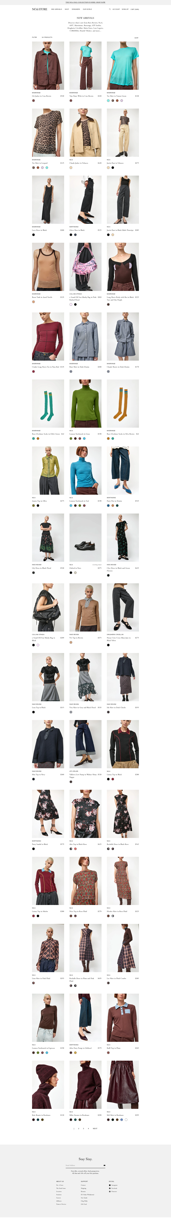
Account (116, 9)
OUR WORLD (87, 9)
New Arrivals (56, 9)
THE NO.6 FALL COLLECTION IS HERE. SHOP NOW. (85, 2)
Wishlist (125, 9)
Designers (76, 9)
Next (95, 1128)
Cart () (135, 9)
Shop (67, 9)
